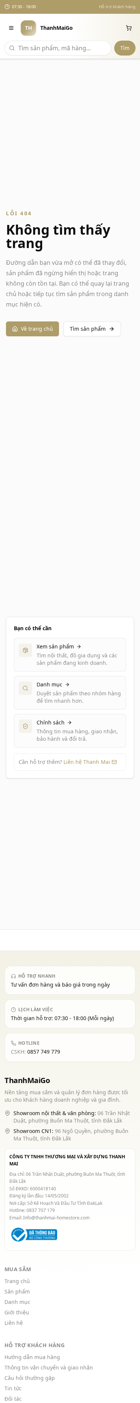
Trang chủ (17, 1281)
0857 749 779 (43, 1051)
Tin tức (13, 1388)
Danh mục (17, 1301)
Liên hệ (13, 1322)
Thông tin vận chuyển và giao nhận (48, 1367)
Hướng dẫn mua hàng (32, 1357)
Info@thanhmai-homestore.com (56, 1218)
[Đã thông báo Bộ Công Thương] (33, 1235)
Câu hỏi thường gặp (29, 1377)
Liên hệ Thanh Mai (86, 761)
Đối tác (13, 1398)
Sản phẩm (17, 1291)
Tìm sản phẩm (88, 328)
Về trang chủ (37, 328)
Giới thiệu (16, 1312)
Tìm (125, 47)
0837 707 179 (41, 1210)
